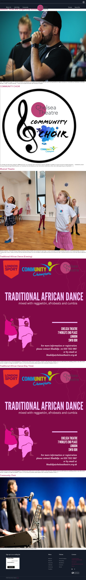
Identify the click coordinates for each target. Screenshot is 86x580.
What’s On (8, 7)
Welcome (50, 558)
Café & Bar (17, 7)
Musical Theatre (7, 169)
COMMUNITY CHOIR (10, 87)
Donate (70, 7)
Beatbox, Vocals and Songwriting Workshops (20, 9)
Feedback (50, 569)
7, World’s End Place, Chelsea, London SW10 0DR (77, 559)
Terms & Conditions (62, 558)
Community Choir (8, 476)
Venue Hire (77, 7)
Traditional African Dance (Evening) (16, 257)
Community (25, 7)
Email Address (11, 562)
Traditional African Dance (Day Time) (16, 366)
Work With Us (61, 562)
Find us (73, 566)
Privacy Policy (61, 560)
